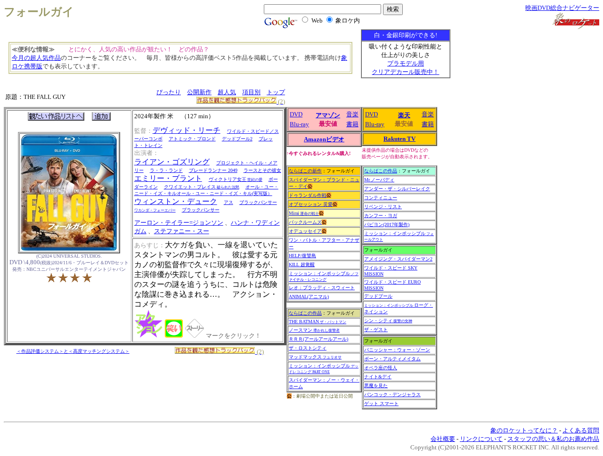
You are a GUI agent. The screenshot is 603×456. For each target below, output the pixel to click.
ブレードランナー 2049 (213, 170)
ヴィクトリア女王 (235, 179)
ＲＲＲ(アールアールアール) (318, 339)
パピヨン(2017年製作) (386, 224)
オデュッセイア (305, 231)
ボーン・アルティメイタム (392, 358)
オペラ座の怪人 (380, 367)
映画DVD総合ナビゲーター (562, 7)
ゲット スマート (381, 403)
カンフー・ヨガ (380, 215)
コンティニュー (380, 197)
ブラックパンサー (201, 209)
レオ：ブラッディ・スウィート (322, 287)
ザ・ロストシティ (307, 347)
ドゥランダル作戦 (307, 195)
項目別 (251, 92)
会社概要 (443, 438)
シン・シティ (388, 320)
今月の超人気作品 (36, 57)
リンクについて (481, 438)
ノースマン (314, 330)
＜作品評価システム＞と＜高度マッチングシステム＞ (73, 351)
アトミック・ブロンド (192, 138)
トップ (276, 92)
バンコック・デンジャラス (392, 394)
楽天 (404, 115)
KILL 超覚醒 (302, 264)
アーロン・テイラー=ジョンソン (178, 222)
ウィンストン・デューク (175, 201)
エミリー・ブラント (168, 178)
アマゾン (328, 115)
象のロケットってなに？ (524, 430)
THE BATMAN (317, 321)
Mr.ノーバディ (379, 179)
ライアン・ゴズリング (172, 162)
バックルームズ (305, 222)
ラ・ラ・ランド (166, 170)
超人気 (227, 92)
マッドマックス (315, 356)
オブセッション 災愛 (311, 204)
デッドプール (378, 296)
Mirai (304, 213)
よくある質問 (580, 430)
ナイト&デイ (377, 376)
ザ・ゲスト (376, 329)
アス (228, 202)
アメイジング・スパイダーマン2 (398, 258)
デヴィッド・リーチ (186, 130)
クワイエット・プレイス (201, 186)
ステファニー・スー (181, 231)
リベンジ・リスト (383, 206)
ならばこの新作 (305, 170)
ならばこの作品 (305, 313)
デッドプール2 (237, 138)
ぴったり (168, 92)
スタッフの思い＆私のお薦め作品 (553, 438)
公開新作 (199, 92)
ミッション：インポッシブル (324, 276)
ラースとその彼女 (262, 170)
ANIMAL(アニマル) (309, 296)
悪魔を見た (376, 385)
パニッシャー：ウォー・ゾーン (397, 349)
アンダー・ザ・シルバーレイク (397, 188)
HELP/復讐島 (302, 255)
